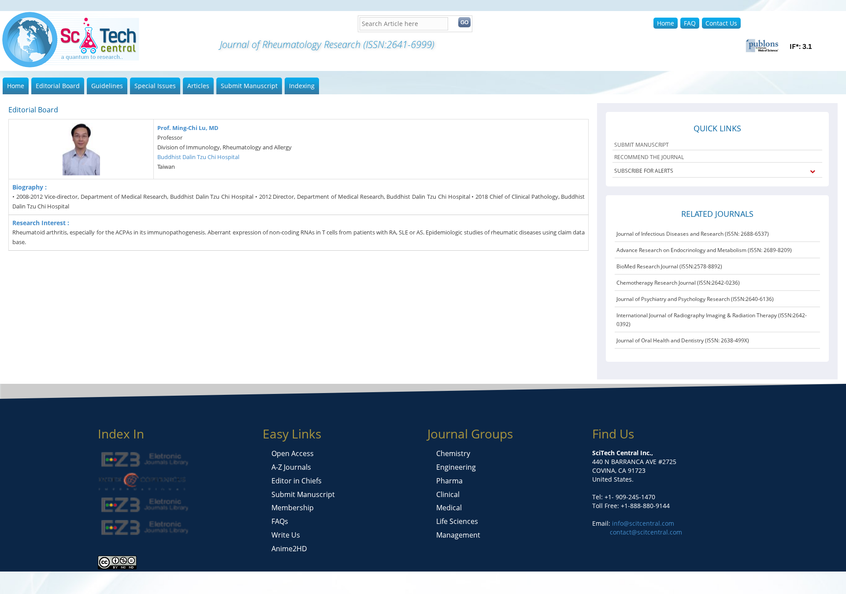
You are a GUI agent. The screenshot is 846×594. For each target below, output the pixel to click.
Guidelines (107, 86)
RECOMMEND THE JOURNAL (649, 157)
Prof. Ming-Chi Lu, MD (188, 128)
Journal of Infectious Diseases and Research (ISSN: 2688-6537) (692, 234)
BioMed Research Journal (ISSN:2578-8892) (669, 266)
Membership (292, 507)
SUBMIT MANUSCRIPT (641, 144)
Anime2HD (289, 548)
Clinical (448, 494)
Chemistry (453, 453)
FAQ (690, 23)
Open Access (292, 453)
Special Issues (155, 86)
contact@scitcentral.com (646, 532)
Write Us (285, 535)
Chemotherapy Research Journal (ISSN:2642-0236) (678, 282)
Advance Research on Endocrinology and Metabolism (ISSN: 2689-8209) (704, 250)
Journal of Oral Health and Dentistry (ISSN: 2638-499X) (682, 340)
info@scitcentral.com (642, 523)
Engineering (456, 467)
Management (458, 535)
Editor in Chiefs (296, 481)
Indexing (302, 86)
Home (665, 23)
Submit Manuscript (249, 86)
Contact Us (721, 23)
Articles (198, 86)
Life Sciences (457, 521)
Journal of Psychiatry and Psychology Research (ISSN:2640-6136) (695, 299)
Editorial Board (58, 86)
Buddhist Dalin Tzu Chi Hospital (198, 157)
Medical (449, 507)
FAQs (279, 521)
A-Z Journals (291, 467)
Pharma (449, 481)
